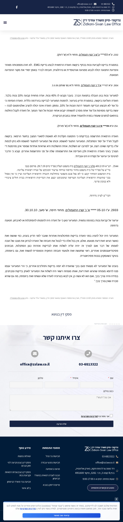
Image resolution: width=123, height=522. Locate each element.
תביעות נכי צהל (53, 456)
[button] (5, 22)
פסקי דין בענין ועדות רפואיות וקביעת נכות (18, 473)
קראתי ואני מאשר (61, 515)
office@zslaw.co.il (35, 364)
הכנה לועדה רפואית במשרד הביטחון (47, 477)
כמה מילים (108, 391)
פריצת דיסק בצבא (51, 485)
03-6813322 (88, 364)
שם (111, 378)
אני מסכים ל (95, 416)
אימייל (75, 378)
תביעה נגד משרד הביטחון (19, 481)
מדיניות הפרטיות (89, 416)
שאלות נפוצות (24, 456)
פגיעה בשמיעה (53, 469)
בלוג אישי (26, 488)
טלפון (40, 378)
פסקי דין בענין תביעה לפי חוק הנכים (19, 464)
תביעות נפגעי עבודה (50, 462)
